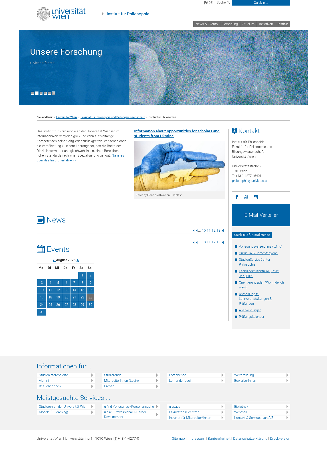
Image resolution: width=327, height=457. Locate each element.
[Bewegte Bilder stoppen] (53, 93)
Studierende (112, 375)
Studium (248, 24)
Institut (283, 24)
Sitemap (178, 438)
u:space (174, 407)
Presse (109, 386)
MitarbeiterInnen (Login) (121, 381)
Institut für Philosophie (128, 14)
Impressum (196, 438)
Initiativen (266, 24)
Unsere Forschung (66, 52)
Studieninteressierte (53, 375)
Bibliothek (241, 407)
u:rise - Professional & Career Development (125, 414)
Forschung (230, 24)
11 (209, 230)
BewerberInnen (245, 381)
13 (218, 230)
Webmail (240, 412)
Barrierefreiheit (219, 438)
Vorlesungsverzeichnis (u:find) (260, 246)
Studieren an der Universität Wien (63, 407)
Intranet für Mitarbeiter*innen (190, 418)
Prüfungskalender (251, 317)
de (210, 3)
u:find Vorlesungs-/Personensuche (129, 407)
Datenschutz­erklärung (250, 438)
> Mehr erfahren (42, 63)
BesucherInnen (50, 386)
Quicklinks (261, 3)
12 (214, 230)
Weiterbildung (244, 375)
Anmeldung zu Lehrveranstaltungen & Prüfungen (255, 299)
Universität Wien (66, 117)
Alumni (44, 381)
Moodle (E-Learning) (53, 412)
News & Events (207, 24)
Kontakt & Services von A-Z (253, 418)
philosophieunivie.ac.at (250, 181)
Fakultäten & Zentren (184, 412)
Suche (222, 2)
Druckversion (280, 438)
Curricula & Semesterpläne (258, 253)
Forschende (177, 375)
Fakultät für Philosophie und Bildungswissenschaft (113, 117)
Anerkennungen (250, 310)
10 (204, 230)
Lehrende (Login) (181, 381)
